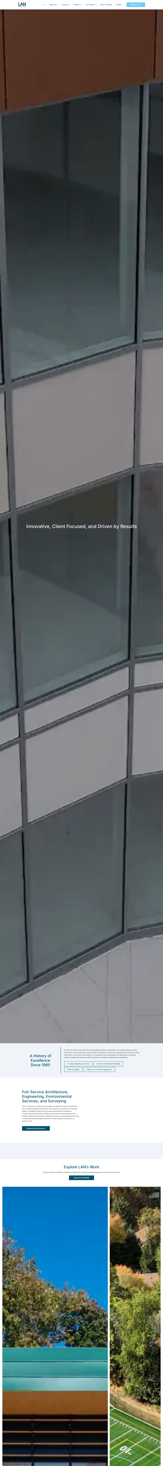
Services (65, 5)
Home (44, 5)
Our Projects (90, 5)
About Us (52, 5)
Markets (77, 5)
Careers (118, 5)
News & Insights (106, 5)
